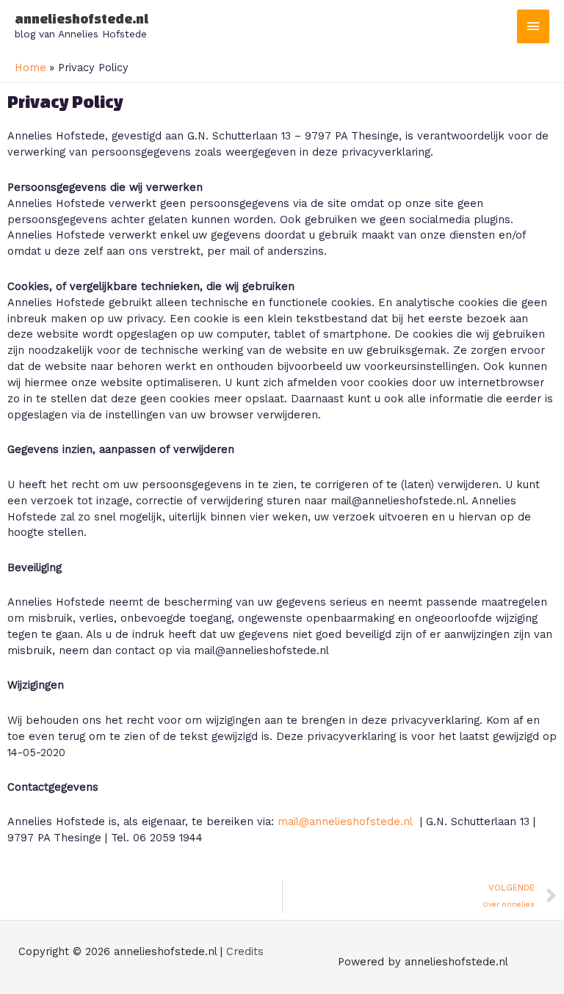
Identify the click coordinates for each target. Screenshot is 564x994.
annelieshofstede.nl (81, 19)
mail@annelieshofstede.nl (345, 821)
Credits (245, 951)
